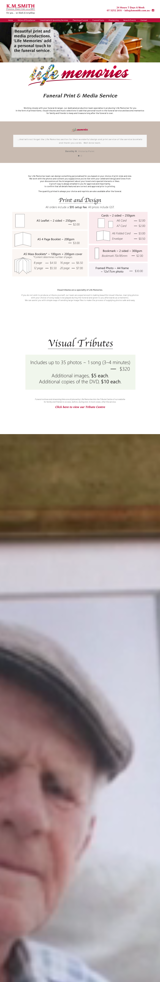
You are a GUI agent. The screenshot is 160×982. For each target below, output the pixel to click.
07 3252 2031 (114, 10)
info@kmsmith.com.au (137, 10)
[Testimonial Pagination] (78, 155)
